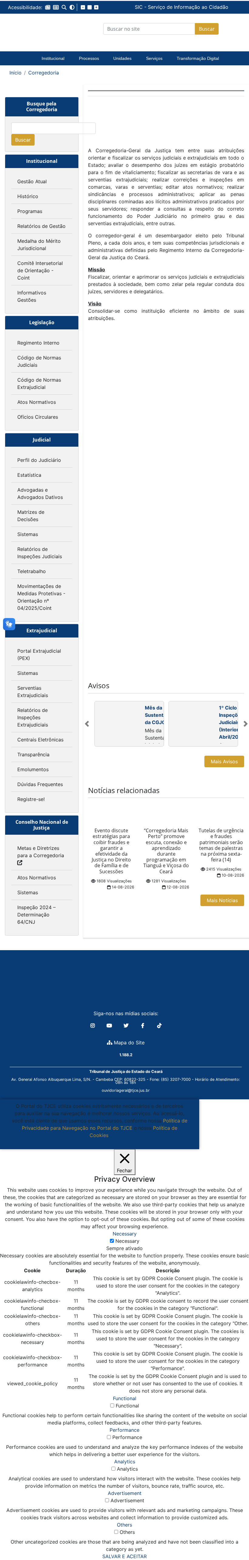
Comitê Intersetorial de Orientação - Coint (40, 270)
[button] (47, 7)
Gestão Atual (32, 181)
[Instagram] (93, 1025)
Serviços (154, 58)
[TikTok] (159, 1025)
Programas (29, 211)
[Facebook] (143, 1025)
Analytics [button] (124, 1462)
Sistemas (27, 534)
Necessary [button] (125, 1234)
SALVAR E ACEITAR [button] (124, 1556)
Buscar (207, 29)
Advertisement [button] (125, 1493)
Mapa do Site (128, 1042)
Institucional (53, 58)
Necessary (127, 1241)
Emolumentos (33, 769)
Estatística (29, 475)
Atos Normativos (36, 402)
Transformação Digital (198, 58)
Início (15, 73)
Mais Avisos (224, 761)
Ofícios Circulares (37, 417)
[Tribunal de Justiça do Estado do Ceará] (33, 29)
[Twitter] (126, 1025)
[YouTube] (110, 1025)
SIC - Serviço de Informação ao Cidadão (136, 7)
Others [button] (124, 1525)
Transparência (33, 754)
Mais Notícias (222, 900)
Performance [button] (124, 1430)
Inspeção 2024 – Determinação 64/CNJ (36, 914)
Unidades (122, 58)
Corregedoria (43, 73)
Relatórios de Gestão (41, 226)
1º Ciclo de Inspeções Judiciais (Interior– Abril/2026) (233, 722)
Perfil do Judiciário (39, 460)
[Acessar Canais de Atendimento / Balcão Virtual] (232, 1538)
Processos (89, 58)
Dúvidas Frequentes (40, 784)
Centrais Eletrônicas (40, 740)
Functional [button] (124, 1398)
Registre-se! (31, 799)
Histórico (27, 196)
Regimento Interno (38, 343)
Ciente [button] (97, 1142)
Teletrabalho (31, 571)
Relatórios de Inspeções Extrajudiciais (32, 717)
